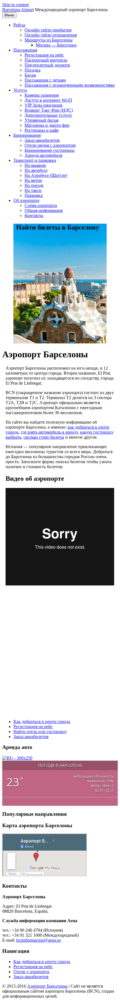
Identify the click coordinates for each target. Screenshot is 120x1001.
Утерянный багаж (42, 120)
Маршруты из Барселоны (49, 40)
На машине (35, 165)
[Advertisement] (60, 653)
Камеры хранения (42, 95)
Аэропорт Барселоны (47, 986)
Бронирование (27, 135)
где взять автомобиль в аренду (49, 432)
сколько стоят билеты (43, 437)
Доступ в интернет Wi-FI (48, 100)
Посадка (32, 70)
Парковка (34, 195)
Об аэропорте (26, 200)
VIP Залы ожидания (43, 105)
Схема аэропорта (41, 205)
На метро (33, 180)
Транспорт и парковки (34, 160)
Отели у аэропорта (31, 971)
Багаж (30, 75)
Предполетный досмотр (47, 65)
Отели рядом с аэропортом (50, 145)
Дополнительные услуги (48, 115)
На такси (33, 190)
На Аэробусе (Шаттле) (46, 175)
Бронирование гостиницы (50, 150)
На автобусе (36, 170)
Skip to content (15, 4)
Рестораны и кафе (42, 130)
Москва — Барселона (56, 45)
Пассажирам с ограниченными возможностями (70, 85)
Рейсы (19, 25)
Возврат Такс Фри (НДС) (49, 110)
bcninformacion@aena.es (38, 940)
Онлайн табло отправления (51, 35)
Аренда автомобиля (43, 155)
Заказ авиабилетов (42, 140)
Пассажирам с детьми (45, 80)
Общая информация (44, 210)
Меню (9, 15)
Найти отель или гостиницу (40, 731)
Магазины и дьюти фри (47, 125)
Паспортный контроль (46, 60)
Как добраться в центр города (41, 721)
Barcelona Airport (18, 9)
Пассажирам (25, 50)
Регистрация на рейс (44, 55)
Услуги (20, 90)
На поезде (34, 185)
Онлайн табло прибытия (48, 30)
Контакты (34, 215)
